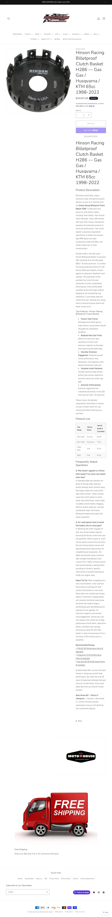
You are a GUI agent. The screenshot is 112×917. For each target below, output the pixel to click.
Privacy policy (69, 912)
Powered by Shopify (47, 912)
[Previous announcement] (6, 2)
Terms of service (80, 912)
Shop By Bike (29, 878)
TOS (45, 878)
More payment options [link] (91, 136)
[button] (8, 18)
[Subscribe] (46, 892)
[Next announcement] (105, 2)
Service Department (87, 878)
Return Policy (66, 878)
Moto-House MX (37, 912)
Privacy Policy (54, 878)
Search (20, 878)
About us (39, 878)
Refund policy (59, 912)
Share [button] (80, 721)
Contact (75, 878)
